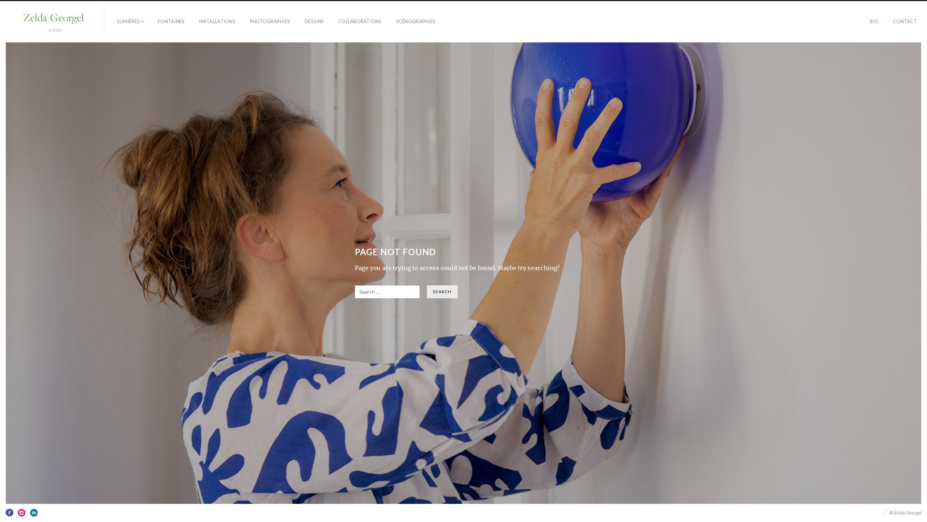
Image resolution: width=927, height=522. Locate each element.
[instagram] (22, 513)
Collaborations (360, 21)
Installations (217, 21)
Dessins (314, 21)
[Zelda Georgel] (55, 18)
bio (874, 21)
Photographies (270, 21)
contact (905, 21)
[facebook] (9, 513)
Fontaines (171, 21)
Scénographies (415, 21)
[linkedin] (34, 513)
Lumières (128, 21)
